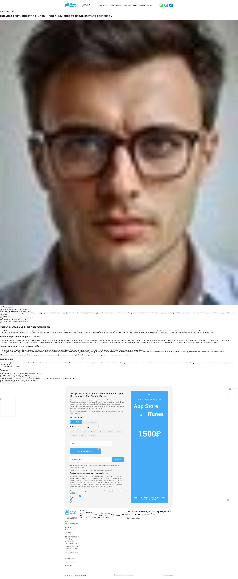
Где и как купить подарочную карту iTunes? (15, 375)
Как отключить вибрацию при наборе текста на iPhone (19, 380)
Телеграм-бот (142, 5)
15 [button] (101, 431)
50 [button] (83, 435)
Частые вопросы (132, 5)
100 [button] (92, 435)
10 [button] (92, 431)
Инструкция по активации (114, 5)
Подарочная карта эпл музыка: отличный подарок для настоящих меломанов (49, 378)
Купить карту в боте (133, 518)
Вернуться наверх (167, 575)
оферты (115, 465)
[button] (161, 5)
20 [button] (110, 431)
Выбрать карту (102, 5)
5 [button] (83, 431)
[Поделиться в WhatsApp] (97, 499)
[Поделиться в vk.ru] (71, 502)
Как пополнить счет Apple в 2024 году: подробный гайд (19, 377)
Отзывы (125, 5)
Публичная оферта (71, 562)
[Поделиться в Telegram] (80, 497)
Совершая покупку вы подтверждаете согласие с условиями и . (94, 466)
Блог (112, 514)
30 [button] (74, 435)
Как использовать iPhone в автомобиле (14, 382)
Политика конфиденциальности (124, 575)
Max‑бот (105, 473)
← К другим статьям (7, 11)
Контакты (149, 5)
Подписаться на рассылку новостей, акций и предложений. (91, 470)
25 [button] (119, 431)
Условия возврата (70, 558)
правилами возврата (77, 467)
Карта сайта (68, 565)
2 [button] (74, 431)
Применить (118, 459)
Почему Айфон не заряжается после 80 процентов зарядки (20, 373)
